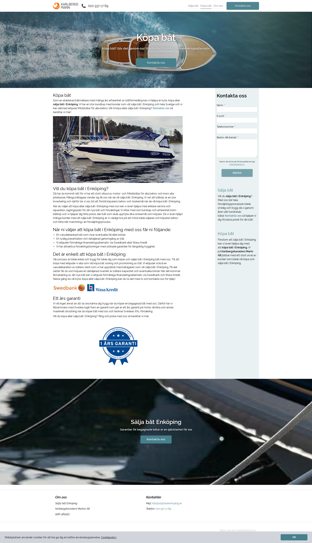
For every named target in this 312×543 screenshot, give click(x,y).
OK (294, 537)
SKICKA (237, 172)
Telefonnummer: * (226, 126)
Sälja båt (193, 5)
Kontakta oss (243, 5)
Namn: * (221, 105)
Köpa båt (206, 5)
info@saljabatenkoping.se (167, 503)
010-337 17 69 (98, 6)
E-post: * (221, 116)
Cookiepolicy (109, 537)
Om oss (218, 5)
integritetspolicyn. (237, 164)
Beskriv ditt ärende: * (227, 137)
